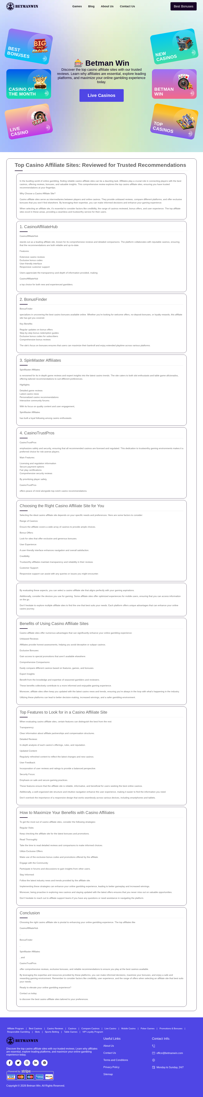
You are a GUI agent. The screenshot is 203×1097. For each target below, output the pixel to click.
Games (77, 6)
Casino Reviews (55, 1028)
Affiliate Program (15, 1028)
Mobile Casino (128, 1028)
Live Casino (110, 1028)
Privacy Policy (111, 1067)
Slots (37, 1032)
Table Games (70, 1032)
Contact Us (127, 6)
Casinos (72, 1028)
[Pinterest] (44, 1063)
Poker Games (147, 1028)
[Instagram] (27, 1063)
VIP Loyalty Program (92, 1032)
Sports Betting (52, 1032)
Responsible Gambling (18, 1032)
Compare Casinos (90, 1028)
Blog (91, 6)
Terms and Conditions (115, 1060)
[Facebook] (9, 1063)
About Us (107, 6)
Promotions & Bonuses (171, 1028)
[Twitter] (18, 1063)
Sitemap (108, 1074)
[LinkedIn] (36, 1063)
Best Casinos (35, 1028)
